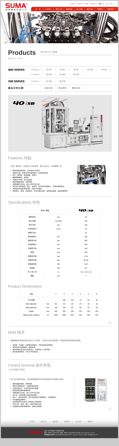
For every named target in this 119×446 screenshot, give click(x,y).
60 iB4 (62, 74)
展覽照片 (90, 421)
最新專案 (55, 421)
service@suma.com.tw (88, 433)
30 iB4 (49, 74)
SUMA (70, 435)
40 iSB (49, 81)
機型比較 (76, 88)
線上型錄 (78, 421)
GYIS (96, 435)
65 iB (62, 69)
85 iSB (62, 81)
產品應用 (62, 88)
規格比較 (49, 88)
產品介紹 (48, 52)
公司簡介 (32, 421)
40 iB (48, 69)
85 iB (76, 69)
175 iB (104, 69)
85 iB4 (76, 74)
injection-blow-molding (80, 435)
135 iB (90, 69)
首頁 (41, 52)
